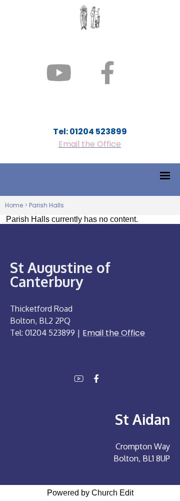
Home (14, 205)
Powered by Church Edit (90, 492)
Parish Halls (46, 205)
